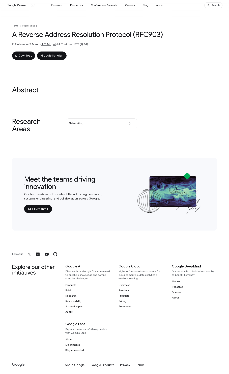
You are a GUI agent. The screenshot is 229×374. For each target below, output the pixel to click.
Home (15, 25)
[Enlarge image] (200, 212)
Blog (145, 5)
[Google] (18, 364)
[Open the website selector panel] (33, 5)
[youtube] (47, 254)
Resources (76, 5)
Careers (130, 5)
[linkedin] (38, 254)
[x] (29, 254)
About (159, 5)
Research (56, 5)
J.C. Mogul (48, 44)
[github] (55, 254)
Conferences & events (104, 5)
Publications (28, 25)
